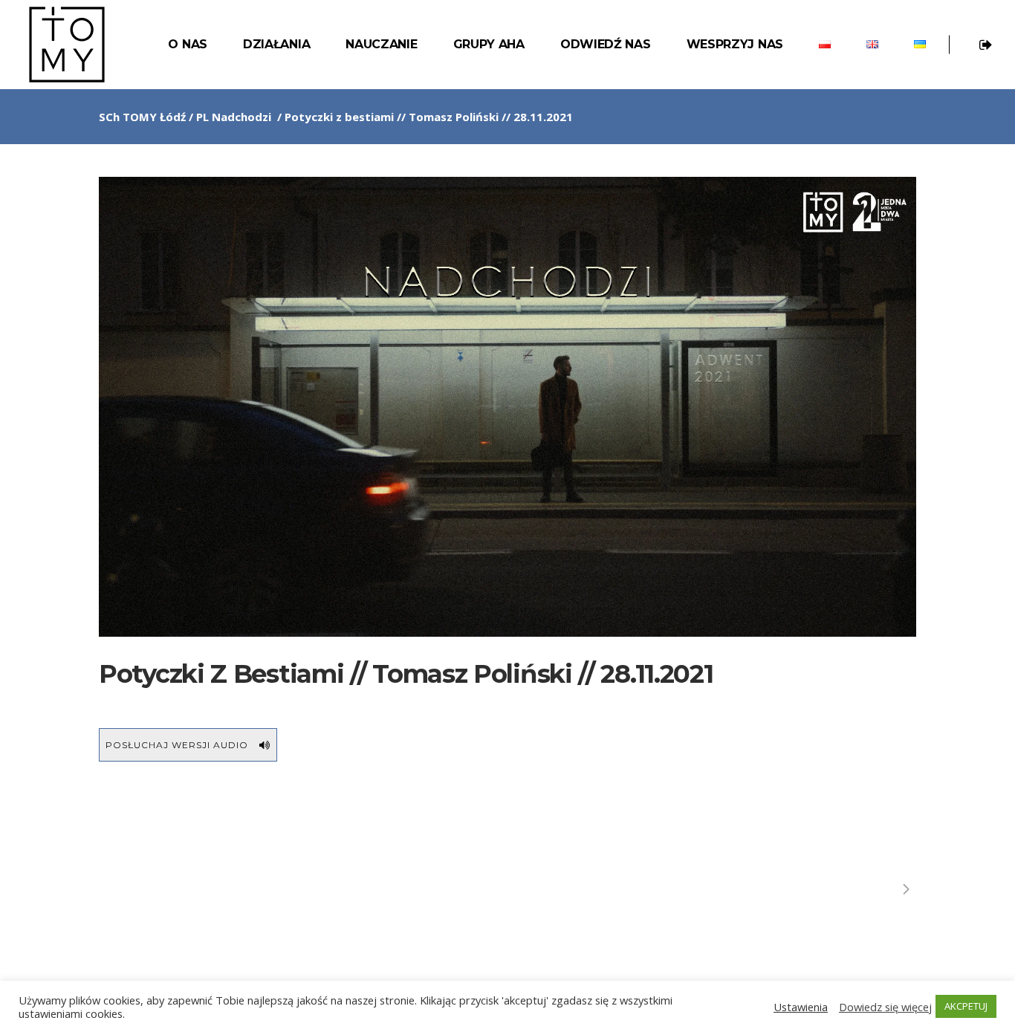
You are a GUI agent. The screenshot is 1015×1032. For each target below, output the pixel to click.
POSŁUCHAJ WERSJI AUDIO (177, 744)
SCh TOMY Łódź (142, 116)
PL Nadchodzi (233, 116)
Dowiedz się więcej (885, 1006)
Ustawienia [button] (801, 1006)
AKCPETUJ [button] (966, 1006)
